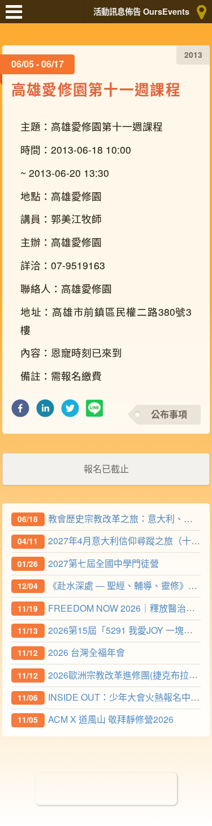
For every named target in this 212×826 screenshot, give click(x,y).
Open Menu (17, 17)
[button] (20, 411)
